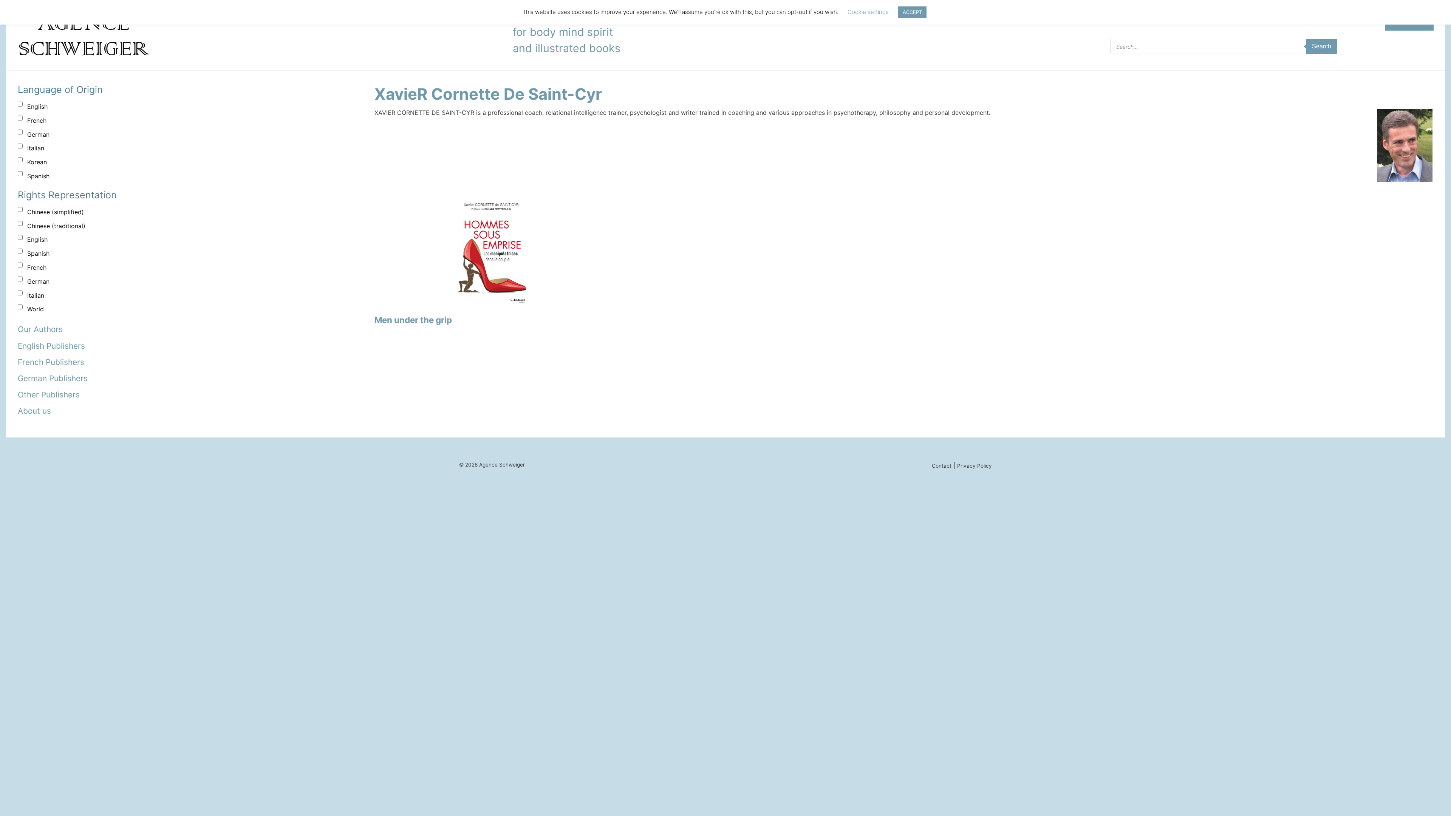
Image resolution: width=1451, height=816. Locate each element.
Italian (35, 148)
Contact (941, 466)
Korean (37, 162)
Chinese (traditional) (56, 226)
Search (1321, 46)
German (38, 134)
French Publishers (51, 362)
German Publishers (53, 378)
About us (34, 411)
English (37, 106)
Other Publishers (49, 394)
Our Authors (40, 329)
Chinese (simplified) (55, 212)
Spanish (38, 176)
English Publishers (51, 346)
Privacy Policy (974, 466)
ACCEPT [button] (912, 12)
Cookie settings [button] (868, 11)
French (36, 120)
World (35, 309)
